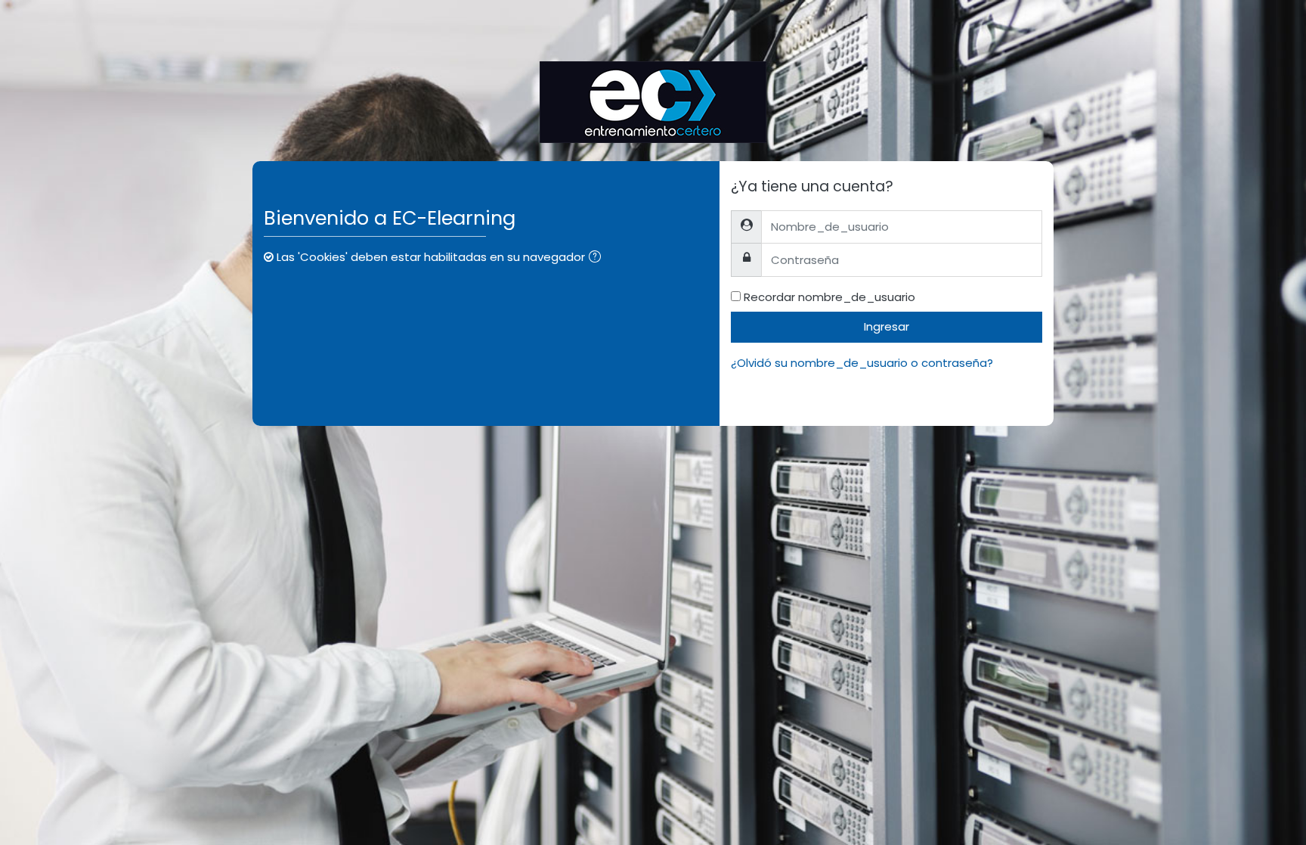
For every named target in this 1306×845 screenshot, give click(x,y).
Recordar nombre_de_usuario (829, 297)
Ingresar (886, 326)
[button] (598, 258)
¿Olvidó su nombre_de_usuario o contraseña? (862, 363)
